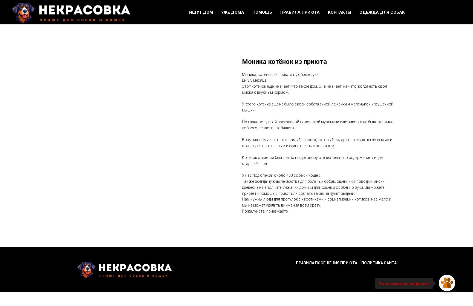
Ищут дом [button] (201, 12)
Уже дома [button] (232, 12)
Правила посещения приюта (326, 263)
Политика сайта (379, 263)
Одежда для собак (382, 12)
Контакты (339, 12)
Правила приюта (300, 12)
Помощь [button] (262, 12)
